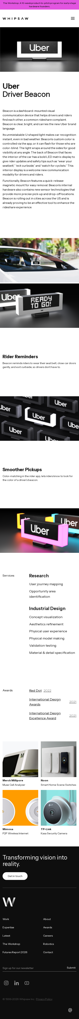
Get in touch (15, 876)
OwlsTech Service (40, 1001)
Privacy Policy (44, 999)
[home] (15, 18)
